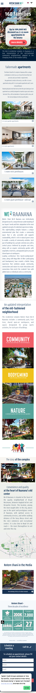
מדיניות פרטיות (6, 683)
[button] (2, 622)
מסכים (27, 688)
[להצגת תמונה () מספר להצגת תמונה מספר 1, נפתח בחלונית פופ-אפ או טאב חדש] (18, 286)
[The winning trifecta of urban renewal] (18, 579)
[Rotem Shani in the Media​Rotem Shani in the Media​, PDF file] (32, 591)
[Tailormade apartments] (33, 146)
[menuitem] (29, 2)
